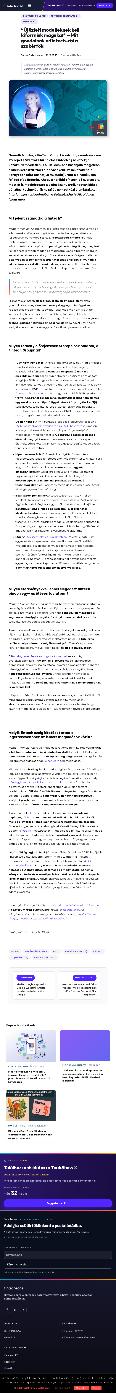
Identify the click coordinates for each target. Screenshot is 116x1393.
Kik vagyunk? (11, 1355)
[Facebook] (7, 1310)
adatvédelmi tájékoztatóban (33, 1387)
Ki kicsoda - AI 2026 (72, 1330)
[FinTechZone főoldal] (13, 5)
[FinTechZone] (52, 1288)
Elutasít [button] (96, 1388)
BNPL (16, 951)
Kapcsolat (9, 1361)
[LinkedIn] (15, 1310)
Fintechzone (36, 55)
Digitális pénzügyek (34, 16)
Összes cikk (29, 21)
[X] (23, 1310)
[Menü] (29, 5)
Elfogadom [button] (81, 1388)
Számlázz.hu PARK (46, 957)
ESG (57, 951)
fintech (98, 951)
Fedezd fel (105, 5)
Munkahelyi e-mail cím (17, 1248)
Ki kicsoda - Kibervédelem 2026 (78, 1337)
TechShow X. (14, 1330)
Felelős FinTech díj (77, 951)
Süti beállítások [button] (62, 1387)
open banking (20, 957)
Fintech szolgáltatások (64, 16)
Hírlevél (8, 1368)
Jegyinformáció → (58, 1203)
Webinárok (9, 1337)
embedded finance (37, 951)
